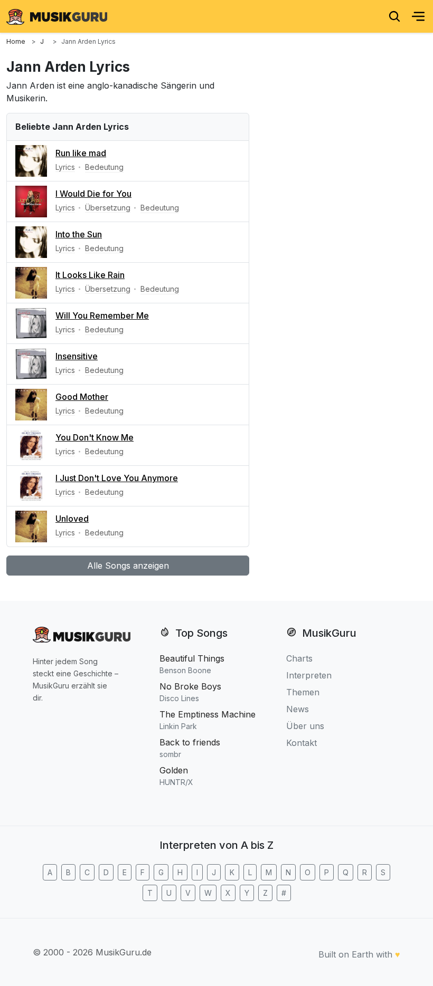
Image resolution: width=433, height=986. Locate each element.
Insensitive (76, 356)
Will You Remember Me (102, 315)
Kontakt (301, 743)
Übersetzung (107, 207)
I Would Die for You (93, 193)
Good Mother (81, 396)
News (297, 709)
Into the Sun (78, 234)
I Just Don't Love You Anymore (116, 478)
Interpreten (309, 675)
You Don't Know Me (94, 437)
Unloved (72, 518)
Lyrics (65, 166)
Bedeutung (104, 166)
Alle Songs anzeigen (128, 565)
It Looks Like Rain (90, 275)
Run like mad (80, 153)
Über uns (305, 726)
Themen (302, 692)
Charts (299, 658)
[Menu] (418, 16)
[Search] (394, 16)
